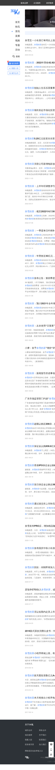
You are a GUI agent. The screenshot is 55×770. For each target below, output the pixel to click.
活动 (17, 49)
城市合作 (28, 730)
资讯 (17, 31)
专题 (17, 45)
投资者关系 (29, 744)
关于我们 (42, 735)
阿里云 (47, 757)
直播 (17, 35)
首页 (17, 22)
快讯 (17, 26)
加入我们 (42, 744)
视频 (17, 40)
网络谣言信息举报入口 (34, 750)
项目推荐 (28, 735)
